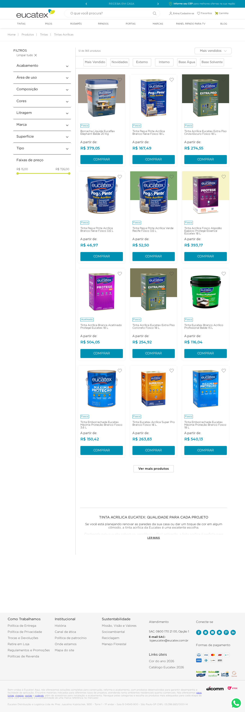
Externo (142, 62)
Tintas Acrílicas (64, 35)
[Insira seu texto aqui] (212, 633)
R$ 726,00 (62, 169)
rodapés (39, 695)
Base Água (187, 62)
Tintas (44, 35)
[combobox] (112, 13)
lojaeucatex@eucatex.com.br (169, 640)
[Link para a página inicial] (12, 34)
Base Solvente (212, 62)
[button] (202, 4)
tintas (11, 695)
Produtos (28, 35)
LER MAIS (153, 537)
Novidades (120, 62)
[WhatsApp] (219, 633)
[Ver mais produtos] (153, 468)
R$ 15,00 (22, 169)
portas (28, 695)
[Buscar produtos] (153, 13)
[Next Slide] (157, 4)
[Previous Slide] (86, 4)
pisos (199, 692)
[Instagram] (205, 633)
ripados (19, 695)
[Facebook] (198, 633)
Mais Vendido (95, 62)
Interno (164, 62)
